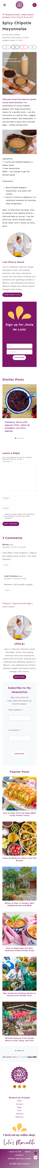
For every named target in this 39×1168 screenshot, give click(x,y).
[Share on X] (15, 47)
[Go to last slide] (5, 410)
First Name (14, 730)
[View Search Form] (34, 5)
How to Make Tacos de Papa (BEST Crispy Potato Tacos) (19, 814)
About (28, 1152)
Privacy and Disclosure (19, 1158)
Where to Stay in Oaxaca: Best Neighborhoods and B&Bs (19, 904)
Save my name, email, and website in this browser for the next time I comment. (20, 516)
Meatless (20, 1117)
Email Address (16, 710)
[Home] (3, 14)
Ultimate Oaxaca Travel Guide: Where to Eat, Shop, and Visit (19, 1039)
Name (6, 498)
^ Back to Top (14, 1152)
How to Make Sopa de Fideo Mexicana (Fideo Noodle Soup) (19, 949)
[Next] (33, 410)
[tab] (15, 438)
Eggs (19, 1107)
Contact (19, 1155)
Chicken (19, 1104)
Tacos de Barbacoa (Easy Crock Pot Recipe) (19, 859)
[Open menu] (4, 5)
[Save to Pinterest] (24, 47)
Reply (6, 565)
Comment (7, 461)
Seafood (19, 1114)
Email (6, 508)
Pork (20, 1110)
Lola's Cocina (11, 576)
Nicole (5, 544)
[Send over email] (33, 47)
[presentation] (19, 401)
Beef (20, 1101)
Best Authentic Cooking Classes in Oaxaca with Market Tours (19, 994)
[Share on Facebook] (6, 47)
